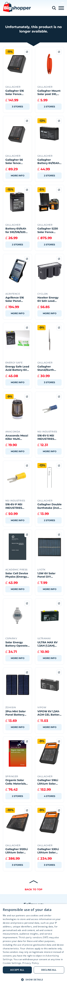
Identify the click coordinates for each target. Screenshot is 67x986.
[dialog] (33, 945)
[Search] (54, 8)
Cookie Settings (12, 963)
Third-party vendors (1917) (34, 937)
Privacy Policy (30, 963)
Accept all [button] (17, 969)
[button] (33, 979)
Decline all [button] (48, 969)
